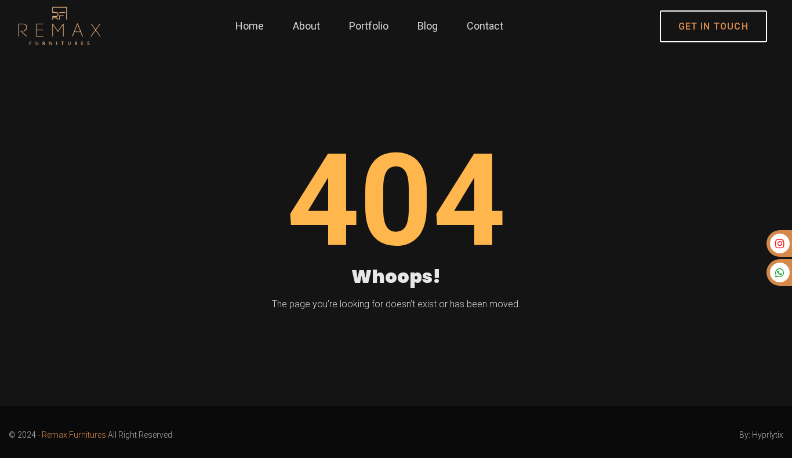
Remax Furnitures (74, 434)
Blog (427, 26)
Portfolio (368, 26)
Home (249, 26)
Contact (485, 26)
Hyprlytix (767, 434)
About (306, 26)
